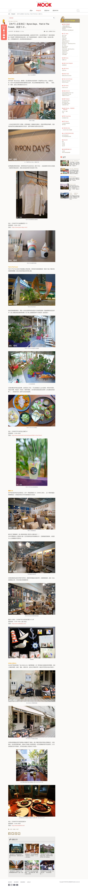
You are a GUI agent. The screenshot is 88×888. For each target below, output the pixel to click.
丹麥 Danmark (65, 87)
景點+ (31, 10)
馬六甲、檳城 (64, 111)
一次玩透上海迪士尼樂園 (67, 129)
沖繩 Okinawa (65, 53)
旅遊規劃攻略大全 (67, 149)
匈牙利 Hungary (65, 82)
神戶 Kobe (64, 44)
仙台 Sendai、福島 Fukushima (68, 49)
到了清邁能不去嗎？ (66, 103)
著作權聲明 (16, 882)
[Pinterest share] (16, 833)
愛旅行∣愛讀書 (66, 24)
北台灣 (63, 143)
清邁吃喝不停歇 (65, 104)
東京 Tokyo (64, 35)
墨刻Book (46, 10)
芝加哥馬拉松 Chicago (66, 94)
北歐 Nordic (65, 85)
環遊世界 (64, 28)
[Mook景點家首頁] (44, 4)
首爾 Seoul (64, 59)
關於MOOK (55, 10)
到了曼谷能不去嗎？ (66, 100)
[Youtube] (4, 35)
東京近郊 (64, 36)
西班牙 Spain (66, 73)
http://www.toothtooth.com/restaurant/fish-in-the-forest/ (27, 435)
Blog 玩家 (3, 27)
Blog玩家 (38, 10)
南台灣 (63, 145)
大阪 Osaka (64, 38)
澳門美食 (64, 124)
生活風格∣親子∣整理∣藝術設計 (68, 30)
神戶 (18, 829)
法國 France (66, 68)
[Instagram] (4, 33)
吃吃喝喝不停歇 (65, 117)
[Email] (4, 38)
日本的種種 (64, 54)
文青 (11, 829)
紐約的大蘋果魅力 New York (67, 92)
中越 (63, 112)
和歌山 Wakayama (66, 40)
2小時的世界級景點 (66, 123)
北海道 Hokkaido (65, 50)
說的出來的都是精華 (66, 152)
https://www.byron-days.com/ (19, 227)
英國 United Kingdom (68, 63)
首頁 (9, 13)
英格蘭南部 (64, 65)
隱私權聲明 (22, 882)
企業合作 (29, 882)
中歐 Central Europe (67, 79)
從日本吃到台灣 (65, 135)
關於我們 (10, 882)
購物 (14, 829)
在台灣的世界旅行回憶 (68, 133)
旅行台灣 (65, 140)
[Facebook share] (9, 833)
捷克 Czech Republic (66, 80)
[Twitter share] (12, 833)
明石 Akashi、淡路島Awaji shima (68, 43)
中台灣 (63, 144)
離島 (63, 141)
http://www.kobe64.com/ (18, 825)
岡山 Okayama (65, 46)
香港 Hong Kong (66, 116)
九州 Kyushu (64, 51)
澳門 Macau (66, 121)
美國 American (66, 91)
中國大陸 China (66, 128)
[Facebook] (4, 30)
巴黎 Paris (64, 70)
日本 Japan (65, 33)
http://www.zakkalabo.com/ (19, 623)
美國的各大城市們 (65, 95)
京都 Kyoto (64, 39)
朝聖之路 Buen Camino (66, 75)
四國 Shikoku (64, 47)
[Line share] (19, 833)
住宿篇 (63, 151)
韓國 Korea (65, 58)
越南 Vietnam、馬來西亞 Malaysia (68, 109)
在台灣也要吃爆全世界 (66, 136)
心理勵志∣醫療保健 (66, 26)
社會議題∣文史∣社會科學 (67, 27)
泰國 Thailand (66, 99)
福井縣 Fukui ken (65, 42)
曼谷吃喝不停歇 (65, 102)
